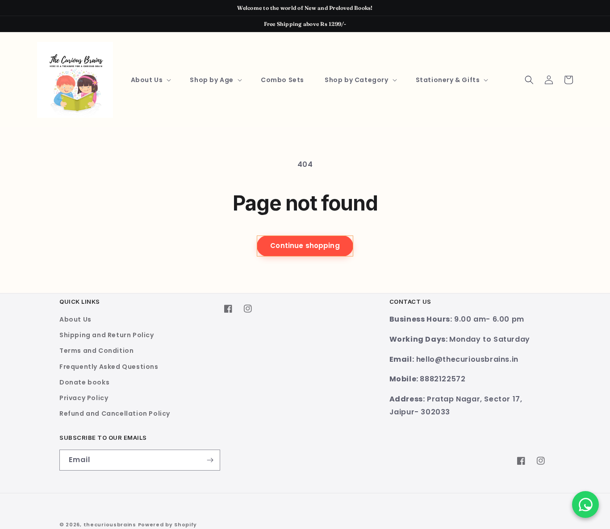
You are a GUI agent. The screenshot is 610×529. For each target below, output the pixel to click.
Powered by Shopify (167, 524)
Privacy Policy (83, 397)
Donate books (84, 382)
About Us (75, 319)
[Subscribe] (210, 460)
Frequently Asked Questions (109, 366)
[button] (150, 79)
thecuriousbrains (110, 524)
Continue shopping (305, 245)
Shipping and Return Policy (106, 335)
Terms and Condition (96, 350)
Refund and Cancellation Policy (114, 413)
